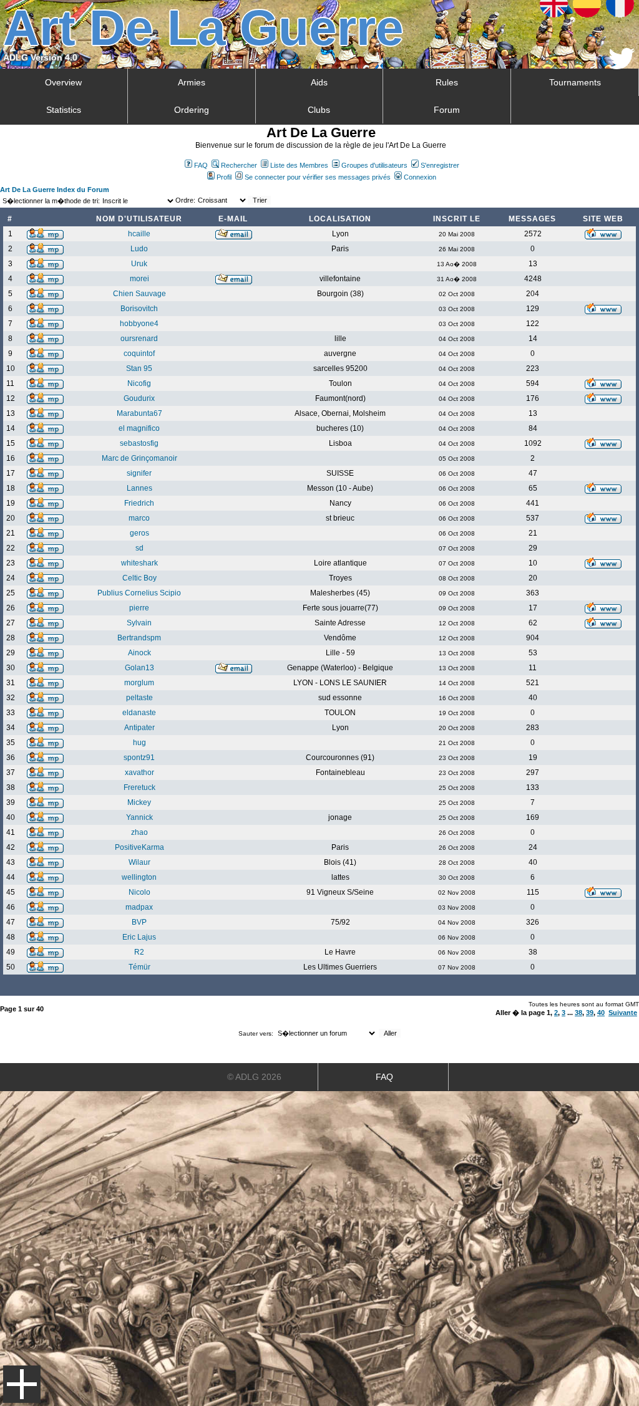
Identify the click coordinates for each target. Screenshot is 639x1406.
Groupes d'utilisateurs (374, 165)
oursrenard (139, 338)
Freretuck (139, 787)
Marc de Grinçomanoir (139, 458)
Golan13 (139, 667)
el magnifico (139, 428)
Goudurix (139, 398)
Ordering (191, 110)
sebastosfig (139, 443)
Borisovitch (139, 308)
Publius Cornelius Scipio (139, 593)
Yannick (139, 817)
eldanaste (139, 712)
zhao (139, 832)
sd (139, 548)
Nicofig (139, 383)
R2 (139, 952)
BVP (139, 922)
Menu (22, 1384)
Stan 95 (139, 368)
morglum (139, 682)
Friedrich (139, 503)
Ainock (139, 652)
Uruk (139, 263)
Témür (139, 967)
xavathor (139, 772)
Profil (224, 177)
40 (601, 1012)
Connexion (420, 177)
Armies (191, 82)
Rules (447, 82)
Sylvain (139, 623)
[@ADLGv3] (622, 65)
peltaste (139, 697)
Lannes (139, 488)
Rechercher (239, 165)
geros (139, 533)
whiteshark (139, 563)
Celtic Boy (139, 578)
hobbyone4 (139, 323)
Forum (447, 110)
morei (139, 278)
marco (139, 518)
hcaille (139, 233)
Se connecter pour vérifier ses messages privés (318, 177)
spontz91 (139, 757)
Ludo (139, 248)
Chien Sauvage (139, 293)
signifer (139, 473)
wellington (139, 877)
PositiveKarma (139, 847)
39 (589, 1012)
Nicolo (139, 892)
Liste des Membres (299, 165)
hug (139, 742)
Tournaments (575, 82)
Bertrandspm (139, 637)
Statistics (63, 110)
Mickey (139, 802)
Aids (319, 82)
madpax (139, 907)
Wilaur (139, 862)
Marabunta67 (139, 413)
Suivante (622, 1012)
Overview (63, 82)
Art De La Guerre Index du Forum (54, 189)
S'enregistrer (440, 165)
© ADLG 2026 (254, 1077)
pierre (139, 608)
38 (578, 1012)
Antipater (139, 727)
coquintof (139, 353)
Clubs (319, 110)
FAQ (201, 165)
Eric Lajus (139, 937)
